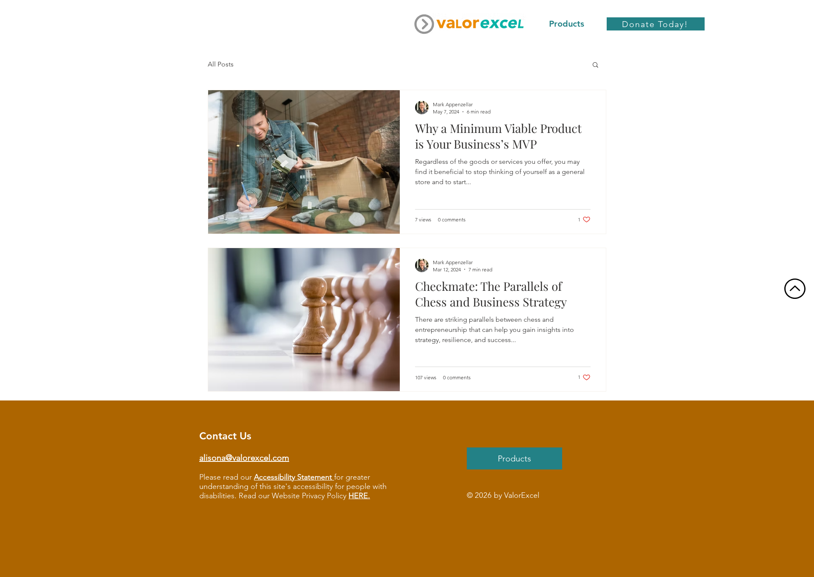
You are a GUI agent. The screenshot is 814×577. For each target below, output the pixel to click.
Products (514, 458)
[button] (595, 65)
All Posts (221, 64)
